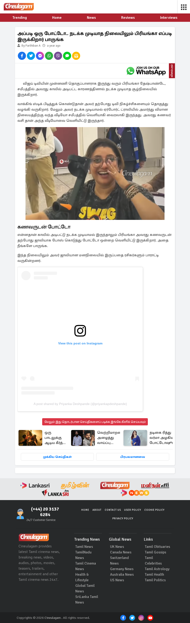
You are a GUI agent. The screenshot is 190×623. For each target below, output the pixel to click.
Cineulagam (52, 618)
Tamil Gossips (155, 552)
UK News (117, 546)
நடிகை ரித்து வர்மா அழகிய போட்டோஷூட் (161, 437)
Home (85, 509)
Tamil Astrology (157, 569)
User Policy (132, 509)
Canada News (120, 552)
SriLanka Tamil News (86, 599)
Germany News (121, 569)
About (96, 509)
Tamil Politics (155, 580)
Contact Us (113, 509)
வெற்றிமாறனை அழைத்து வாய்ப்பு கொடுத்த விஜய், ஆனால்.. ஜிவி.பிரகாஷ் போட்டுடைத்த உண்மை (111, 438)
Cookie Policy (154, 509)
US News (117, 580)
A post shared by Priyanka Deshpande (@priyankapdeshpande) (80, 404)
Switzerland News (119, 561)
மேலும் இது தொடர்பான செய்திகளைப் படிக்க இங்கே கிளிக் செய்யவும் (95, 422)
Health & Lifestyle (82, 577)
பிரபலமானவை (132, 457)
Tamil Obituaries (157, 546)
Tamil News (84, 546)
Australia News (122, 574)
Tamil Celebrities (153, 561)
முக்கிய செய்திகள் (57, 457)
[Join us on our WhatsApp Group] (146, 71)
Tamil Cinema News (85, 566)
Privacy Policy (122, 518)
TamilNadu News (83, 555)
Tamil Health (154, 574)
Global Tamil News (85, 588)
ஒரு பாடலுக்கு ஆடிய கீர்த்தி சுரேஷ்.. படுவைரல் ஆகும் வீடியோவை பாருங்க (55, 438)
